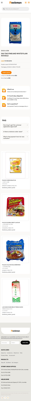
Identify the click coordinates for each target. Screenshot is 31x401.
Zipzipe (2, 394)
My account (12, 355)
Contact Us (9, 353)
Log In (2, 60)
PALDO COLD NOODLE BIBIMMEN (11, 264)
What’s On (16, 353)
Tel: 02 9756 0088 (5, 372)
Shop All (3, 362)
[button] (28, 20)
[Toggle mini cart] (28, 2)
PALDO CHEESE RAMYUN (9, 180)
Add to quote (6, 72)
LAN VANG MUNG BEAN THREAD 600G (12, 307)
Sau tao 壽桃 (7, 78)
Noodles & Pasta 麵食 (12, 75)
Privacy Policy (4, 355)
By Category (15, 362)
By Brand (8, 362)
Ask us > (26, 106)
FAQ (21, 353)
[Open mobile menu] (2, 2)
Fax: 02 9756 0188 (5, 375)
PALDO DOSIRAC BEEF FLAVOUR (11, 222)
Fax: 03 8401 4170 (5, 388)
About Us (3, 353)
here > (24, 91)
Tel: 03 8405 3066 (5, 385)
